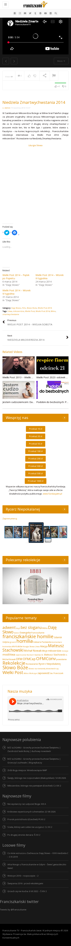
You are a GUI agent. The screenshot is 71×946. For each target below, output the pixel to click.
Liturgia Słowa (35, 145)
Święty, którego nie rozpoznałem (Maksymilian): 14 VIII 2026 (36, 777)
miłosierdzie (18, 311)
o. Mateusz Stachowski (53, 654)
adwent (9, 627)
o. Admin (6, 108)
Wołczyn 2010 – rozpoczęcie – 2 (22, 875)
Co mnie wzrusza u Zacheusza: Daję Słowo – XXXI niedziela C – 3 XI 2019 (37, 855)
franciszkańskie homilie (27, 636)
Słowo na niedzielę (36, 668)
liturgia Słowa (29, 646)
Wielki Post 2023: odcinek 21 (52, 377)
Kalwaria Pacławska (42, 642)
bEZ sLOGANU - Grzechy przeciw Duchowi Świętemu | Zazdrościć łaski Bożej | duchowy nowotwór (34, 749)
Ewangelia (25, 632)
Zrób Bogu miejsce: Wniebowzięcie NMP (27, 770)
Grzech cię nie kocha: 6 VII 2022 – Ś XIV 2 (27, 891)
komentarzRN (8, 646)
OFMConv (46, 658)
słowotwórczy (52, 668)
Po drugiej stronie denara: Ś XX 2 (23, 834)
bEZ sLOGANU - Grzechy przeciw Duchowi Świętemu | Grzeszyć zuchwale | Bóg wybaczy (34, 760)
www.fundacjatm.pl (52, 493)
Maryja (44, 646)
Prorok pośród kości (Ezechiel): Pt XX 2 (26, 819)
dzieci (16, 632)
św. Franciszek (56, 673)
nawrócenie (21, 655)
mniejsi (65, 651)
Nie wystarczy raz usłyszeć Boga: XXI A (26, 803)
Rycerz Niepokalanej (49, 663)
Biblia (45, 628)
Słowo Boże (32, 308)
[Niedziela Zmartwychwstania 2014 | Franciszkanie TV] (34, 4)
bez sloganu (31, 627)
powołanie (61, 659)
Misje (45, 650)
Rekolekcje (13, 663)
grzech (13, 642)
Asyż (18, 628)
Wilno (53, 311)
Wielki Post (30, 311)
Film (24, 308)
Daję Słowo (16, 308)
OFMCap (29, 659)
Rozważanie (32, 663)
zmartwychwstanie (10, 314)
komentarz (57, 642)
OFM (19, 659)
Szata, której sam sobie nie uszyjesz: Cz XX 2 (29, 827)
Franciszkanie (37, 632)
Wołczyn (33, 673)
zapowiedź (43, 673)
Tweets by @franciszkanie (13, 909)
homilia (25, 641)
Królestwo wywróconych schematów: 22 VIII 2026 (31, 811)
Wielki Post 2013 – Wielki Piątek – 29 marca (27, 377)
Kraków (18, 646)
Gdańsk (58, 637)
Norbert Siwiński (34, 655)
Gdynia (5, 641)
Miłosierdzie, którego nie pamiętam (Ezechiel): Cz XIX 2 (34, 785)
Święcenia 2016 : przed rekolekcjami (25, 883)
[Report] (54, 75)
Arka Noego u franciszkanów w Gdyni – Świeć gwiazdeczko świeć (36, 866)
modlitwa (8, 654)
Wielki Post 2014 (45, 308)
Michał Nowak (33, 650)
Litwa (9, 311)
